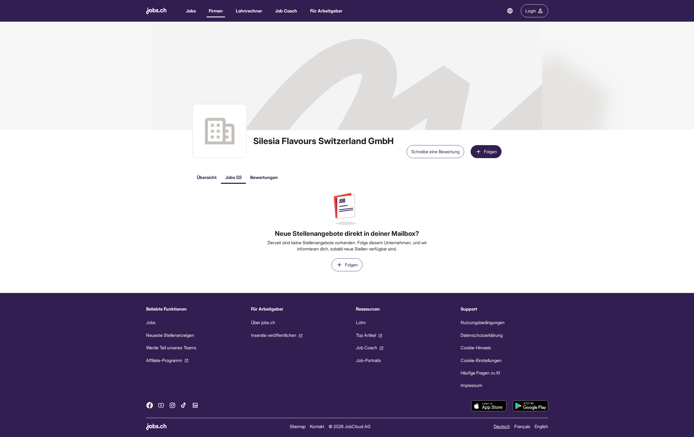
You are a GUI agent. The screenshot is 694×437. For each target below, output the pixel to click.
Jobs (191, 10)
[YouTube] (161, 405)
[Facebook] (149, 405)
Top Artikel (366, 335)
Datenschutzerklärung (482, 335)
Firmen (216, 10)
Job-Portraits (368, 360)
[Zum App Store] (488, 405)
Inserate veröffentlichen (273, 335)
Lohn (360, 322)
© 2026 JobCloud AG (349, 426)
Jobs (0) (233, 177)
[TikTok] (183, 405)
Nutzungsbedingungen (483, 322)
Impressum (471, 385)
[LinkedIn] (195, 405)
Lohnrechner (249, 10)
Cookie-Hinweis (476, 347)
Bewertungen (264, 177)
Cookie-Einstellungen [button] (481, 360)
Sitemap (297, 426)
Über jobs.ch (263, 322)
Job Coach (286, 10)
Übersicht (207, 177)
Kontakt (317, 426)
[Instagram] (172, 405)
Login (530, 10)
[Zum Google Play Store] (530, 405)
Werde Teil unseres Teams (171, 347)
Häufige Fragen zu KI (480, 372)
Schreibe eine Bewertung (435, 151)
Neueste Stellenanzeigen (170, 335)
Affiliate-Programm (164, 360)
